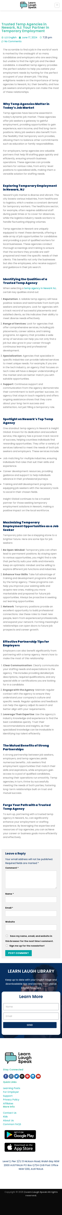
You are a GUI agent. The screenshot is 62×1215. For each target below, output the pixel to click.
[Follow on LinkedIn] (32, 1076)
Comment (12, 867)
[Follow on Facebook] (5, 1076)
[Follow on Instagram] (11, 1076)
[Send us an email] (22, 1076)
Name (9, 893)
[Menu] (57, 5)
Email (9, 907)
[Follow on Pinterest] (27, 1076)
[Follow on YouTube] (38, 1076)
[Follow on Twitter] (16, 1076)
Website (10, 921)
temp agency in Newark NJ (40, 288)
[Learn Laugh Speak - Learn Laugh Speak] (28, 5)
